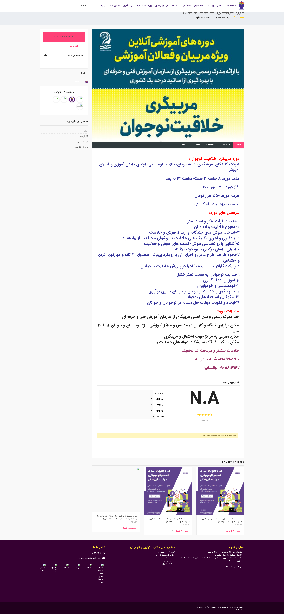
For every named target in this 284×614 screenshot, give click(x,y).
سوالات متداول (168, 563)
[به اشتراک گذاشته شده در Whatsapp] (46, 63)
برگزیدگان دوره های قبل (165, 555)
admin (238, 525)
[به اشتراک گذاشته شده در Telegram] (50, 63)
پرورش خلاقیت (81, 147)
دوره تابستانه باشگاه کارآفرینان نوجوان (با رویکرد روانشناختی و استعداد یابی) (117, 517)
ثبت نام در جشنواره (166, 552)
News (184, 145)
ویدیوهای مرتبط (168, 560)
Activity (196, 145)
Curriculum (225, 145)
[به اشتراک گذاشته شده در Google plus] (52, 63)
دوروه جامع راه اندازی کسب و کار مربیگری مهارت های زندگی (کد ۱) (169, 520)
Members (210, 145)
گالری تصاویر (169, 558)
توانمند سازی (82, 141)
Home (238, 145)
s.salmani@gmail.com (90, 558)
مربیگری (84, 130)
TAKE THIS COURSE (64, 37)
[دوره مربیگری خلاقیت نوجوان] (168, 85)
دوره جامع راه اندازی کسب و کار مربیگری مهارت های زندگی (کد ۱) (222, 520)
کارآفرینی (84, 136)
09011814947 (96, 553)
